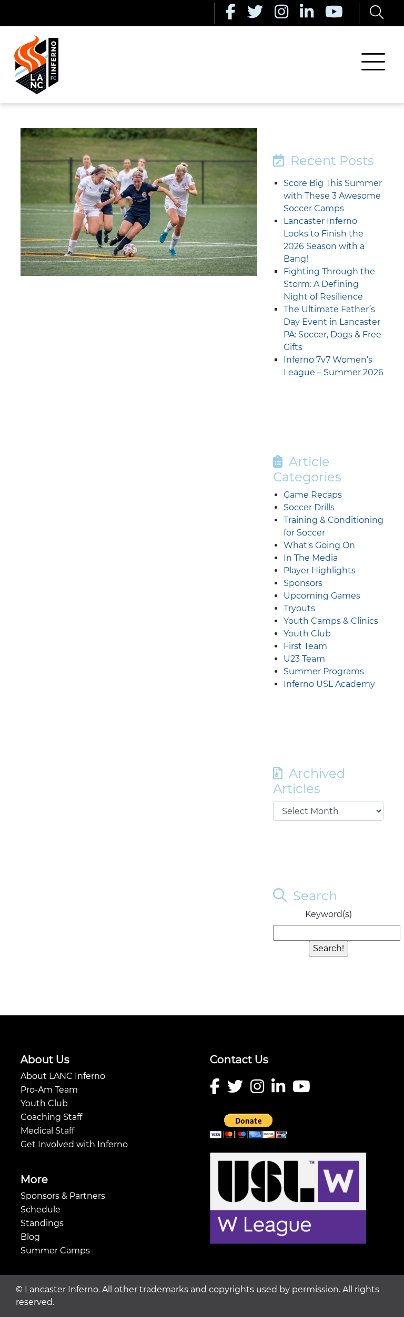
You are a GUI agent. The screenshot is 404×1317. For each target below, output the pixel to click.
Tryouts (299, 608)
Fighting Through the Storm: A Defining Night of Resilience (329, 284)
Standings (42, 1223)
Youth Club (307, 634)
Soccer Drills (309, 507)
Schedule (40, 1210)
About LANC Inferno (63, 1076)
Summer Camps (55, 1251)
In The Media (311, 558)
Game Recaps (313, 495)
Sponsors (303, 583)
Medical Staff (47, 1131)
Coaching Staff (51, 1117)
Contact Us (239, 1059)
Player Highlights (320, 570)
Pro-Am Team (49, 1090)
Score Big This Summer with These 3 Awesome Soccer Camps (333, 195)
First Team (305, 646)
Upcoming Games (322, 596)
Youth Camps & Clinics (331, 621)
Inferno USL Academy (329, 684)
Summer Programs (324, 671)
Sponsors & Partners (63, 1196)
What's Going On (319, 545)
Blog (30, 1237)
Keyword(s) (328, 914)
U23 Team (304, 659)
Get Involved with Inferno (74, 1144)
